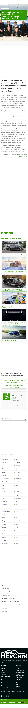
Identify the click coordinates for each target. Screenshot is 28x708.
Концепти (18, 681)
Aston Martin (5, 459)
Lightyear (4, 504)
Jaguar (4, 495)
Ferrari (17, 482)
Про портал (3, 691)
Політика (8, 691)
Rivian (16, 527)
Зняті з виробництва (6, 687)
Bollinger (17, 465)
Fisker (16, 485)
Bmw (3, 465)
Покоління (3, 678)
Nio (16, 514)
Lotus (16, 504)
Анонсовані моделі (6, 686)
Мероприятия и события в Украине (10, 601)
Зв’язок (13, 691)
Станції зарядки (20, 670)
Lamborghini (18, 498)
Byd (3, 469)
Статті (17, 668)
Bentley (4, 462)
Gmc (16, 488)
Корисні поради (20, 672)
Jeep (16, 495)
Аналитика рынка (6, 588)
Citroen (17, 475)
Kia (3, 498)
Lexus (16, 501)
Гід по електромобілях (20, 675)
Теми (24, 691)
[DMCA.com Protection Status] (21, 702)
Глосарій (18, 679)
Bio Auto (17, 462)
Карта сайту (19, 691)
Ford (3, 488)
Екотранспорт (4, 674)
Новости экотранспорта (12, 43)
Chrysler (4, 475)
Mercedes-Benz (6, 511)
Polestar (4, 524)
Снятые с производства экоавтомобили (11, 605)
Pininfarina (18, 521)
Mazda (17, 508)
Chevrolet (17, 472)
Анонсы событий (6, 592)
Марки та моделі (5, 676)
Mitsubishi (4, 514)
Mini (16, 511)
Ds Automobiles (19, 478)
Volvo (16, 543)
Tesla (16, 537)
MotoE (3, 585)
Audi (16, 459)
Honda (3, 491)
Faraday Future (5, 482)
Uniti (16, 540)
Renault (4, 527)
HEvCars (3, 43)
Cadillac (4, 472)
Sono (16, 534)
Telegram (14, 406)
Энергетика (5, 611)
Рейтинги (18, 683)
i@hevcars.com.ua (22, 696)
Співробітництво (11, 693)
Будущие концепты (6, 595)
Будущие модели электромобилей (11, 373)
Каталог (3, 668)
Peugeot (4, 521)
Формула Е (4, 608)
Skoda (17, 530)
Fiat (3, 485)
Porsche (17, 524)
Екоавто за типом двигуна (5, 683)
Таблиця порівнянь (21, 684)
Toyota (4, 540)
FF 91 (23, 111)
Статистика (19, 677)
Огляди (3, 670)
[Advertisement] (14, 62)
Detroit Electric (5, 478)
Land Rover (5, 501)
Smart (3, 534)
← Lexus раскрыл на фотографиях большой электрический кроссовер (14, 381)
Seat (3, 530)
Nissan (3, 517)
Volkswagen (5, 543)
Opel (16, 517)
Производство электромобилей (15, 375)
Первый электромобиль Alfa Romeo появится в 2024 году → (14, 386)
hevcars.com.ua (23, 156)
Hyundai (17, 491)
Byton (16, 469)
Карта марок (3, 693)
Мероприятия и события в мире (9, 598)
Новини (3, 672)
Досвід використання (19, 687)
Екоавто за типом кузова (5, 680)
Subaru (4, 537)
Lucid (3, 508)
